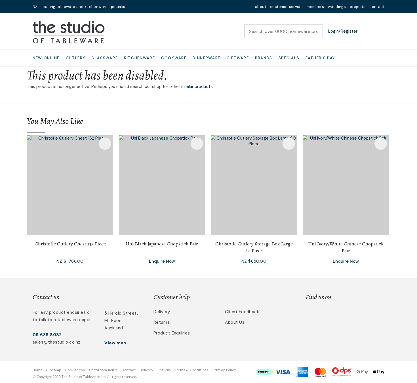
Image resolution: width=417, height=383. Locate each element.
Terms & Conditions (191, 370)
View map (115, 343)
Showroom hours (103, 370)
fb (142, 7)
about (260, 6)
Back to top (75, 370)
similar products (197, 86)
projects (357, 6)
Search (316, 31)
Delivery (161, 312)
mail (134, 7)
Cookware (174, 58)
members (315, 6)
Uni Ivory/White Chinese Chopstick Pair (346, 247)
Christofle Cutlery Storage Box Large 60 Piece (254, 247)
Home (37, 370)
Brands (263, 58)
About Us (235, 322)
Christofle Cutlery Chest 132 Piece (70, 243)
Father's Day (320, 58)
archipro (360, 315)
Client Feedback (242, 312)
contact (376, 6)
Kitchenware (139, 58)
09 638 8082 (47, 335)
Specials (289, 58)
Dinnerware (206, 58)
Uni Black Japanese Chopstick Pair (162, 243)
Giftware (238, 58)
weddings (337, 6)
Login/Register (342, 31)
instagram (149, 7)
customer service (286, 6)
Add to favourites (105, 143)
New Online (46, 58)
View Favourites (366, 31)
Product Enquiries (171, 333)
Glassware (104, 58)
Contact (128, 370)
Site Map (53, 370)
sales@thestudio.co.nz (56, 342)
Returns (161, 322)
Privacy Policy (224, 370)
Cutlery (75, 58)
